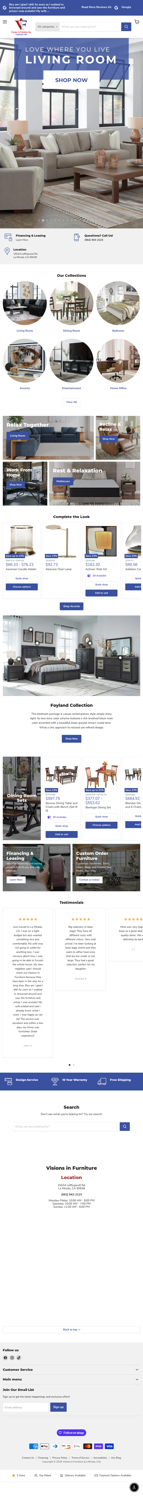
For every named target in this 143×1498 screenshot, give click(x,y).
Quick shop (21, 578)
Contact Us (28, 1457)
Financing (43, 1457)
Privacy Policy (59, 1457)
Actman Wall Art (96, 569)
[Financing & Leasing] (37, 238)
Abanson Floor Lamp (59, 569)
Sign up (58, 1407)
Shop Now (71, 738)
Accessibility (100, 1457)
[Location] (37, 253)
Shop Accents (71, 606)
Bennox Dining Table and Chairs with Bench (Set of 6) (61, 806)
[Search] (126, 27)
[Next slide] (132, 133)
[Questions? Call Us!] (105, 238)
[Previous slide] (10, 133)
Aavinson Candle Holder (21, 569)
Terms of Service (80, 1457)
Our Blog (116, 1457)
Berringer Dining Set (98, 807)
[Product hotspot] (37, 643)
